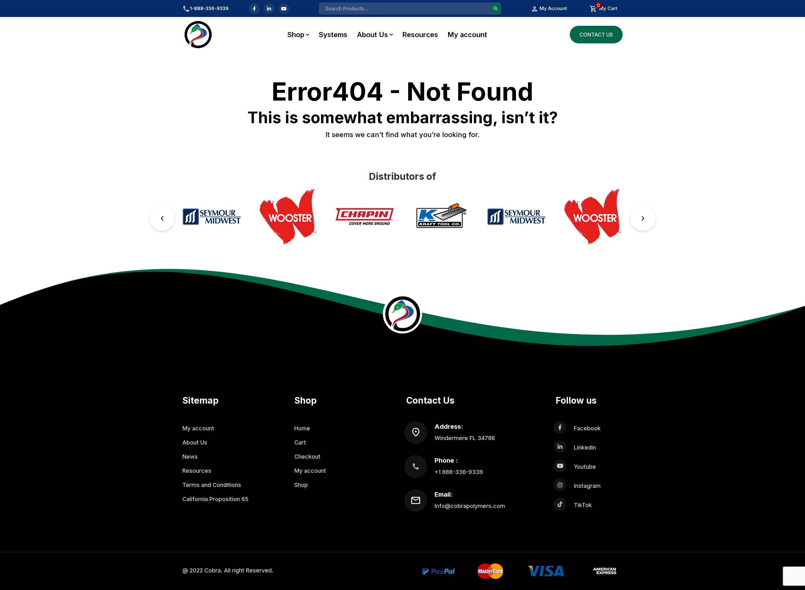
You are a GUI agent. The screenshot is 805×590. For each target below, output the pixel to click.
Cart (300, 442)
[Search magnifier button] (495, 8)
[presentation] (162, 218)
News (190, 456)
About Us (372, 34)
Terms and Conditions (211, 485)
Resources (420, 34)
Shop (295, 34)
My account (467, 34)
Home (302, 428)
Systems (333, 34)
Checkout (307, 456)
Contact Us (596, 34)
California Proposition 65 (215, 499)
